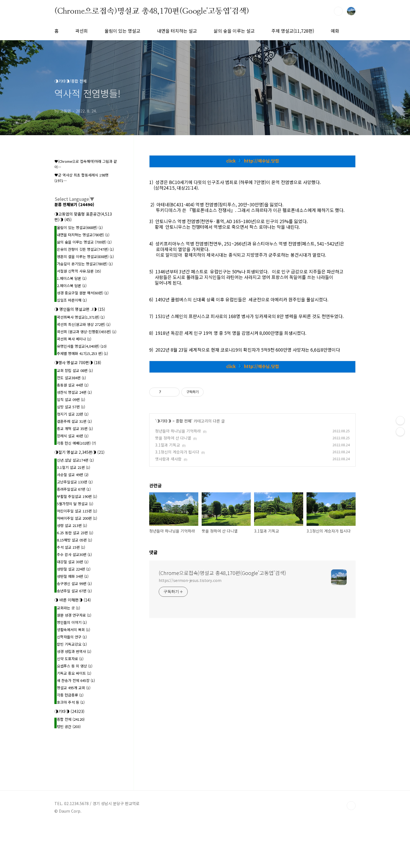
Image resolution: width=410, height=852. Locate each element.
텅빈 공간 (69, 726)
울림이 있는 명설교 (122, 30)
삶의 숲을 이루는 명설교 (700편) (84, 242)
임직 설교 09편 (71, 399)
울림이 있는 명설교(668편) (80, 227)
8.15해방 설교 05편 (74, 540)
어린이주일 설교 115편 (77, 511)
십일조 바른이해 (72, 300)
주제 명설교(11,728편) (292, 30)
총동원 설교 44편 (72, 385)
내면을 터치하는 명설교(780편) (83, 234)
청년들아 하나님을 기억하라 (178, 431)
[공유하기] (166, 392)
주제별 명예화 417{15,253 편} (82, 353)
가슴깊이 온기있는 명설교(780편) (85, 263)
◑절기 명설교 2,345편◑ (79, 452)
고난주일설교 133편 (75, 482)
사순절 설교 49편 (72, 474)
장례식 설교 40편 (72, 435)
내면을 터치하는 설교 (177, 30)
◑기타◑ (163, 421)
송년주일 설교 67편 (74, 590)
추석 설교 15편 (71, 547)
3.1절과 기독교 (167, 445)
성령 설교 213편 (72, 525)
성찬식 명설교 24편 (74, 392)
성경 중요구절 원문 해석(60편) (82, 292)
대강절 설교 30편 (72, 561)
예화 (335, 30)
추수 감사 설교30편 (74, 554)
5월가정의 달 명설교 (75, 503)
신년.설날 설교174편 (75, 460)
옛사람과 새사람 (168, 459)
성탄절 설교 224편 (73, 569)
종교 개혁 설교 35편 (75, 428)
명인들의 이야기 (72, 622)
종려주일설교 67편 (74, 489)
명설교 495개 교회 (73, 687)
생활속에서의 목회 (73, 629)
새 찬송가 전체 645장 (76, 680)
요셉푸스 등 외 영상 (74, 666)
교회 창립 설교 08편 (75, 370)
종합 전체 (183, 421)
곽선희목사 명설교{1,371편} (81, 317)
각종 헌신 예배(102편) (76, 443)
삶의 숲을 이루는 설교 (234, 30)
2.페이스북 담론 (71, 285)
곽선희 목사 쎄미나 (74, 339)
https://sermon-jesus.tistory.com (190, 580)
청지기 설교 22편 (72, 414)
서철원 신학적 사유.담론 (79, 271)
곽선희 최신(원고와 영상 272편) (83, 324)
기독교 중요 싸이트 (74, 673)
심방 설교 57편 (71, 406)
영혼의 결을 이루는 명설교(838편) (85, 256)
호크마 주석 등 (71, 702)
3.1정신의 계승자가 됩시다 (177, 452)
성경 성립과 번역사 (74, 651)
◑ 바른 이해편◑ (72, 600)
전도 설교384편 (71, 377)
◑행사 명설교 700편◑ (77, 362)
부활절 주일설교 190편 (77, 496)
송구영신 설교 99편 (74, 583)
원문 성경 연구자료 (74, 615)
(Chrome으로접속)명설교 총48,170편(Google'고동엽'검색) (151, 10)
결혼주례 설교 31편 (74, 421)
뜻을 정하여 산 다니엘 (173, 438)
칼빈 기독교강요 (72, 644)
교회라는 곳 (68, 607)
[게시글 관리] (173, 392)
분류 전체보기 (74, 204)
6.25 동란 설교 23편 (75, 532)
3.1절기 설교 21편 (73, 467)
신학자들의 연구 (72, 636)
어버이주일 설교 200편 (77, 518)
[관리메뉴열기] (400, 420)
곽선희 (81, 30)
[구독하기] (400, 432)
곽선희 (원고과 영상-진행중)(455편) (86, 331)
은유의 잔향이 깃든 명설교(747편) (85, 249)
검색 (338, 11)
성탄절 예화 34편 (72, 576)
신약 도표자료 (70, 658)
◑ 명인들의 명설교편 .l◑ (79, 309)
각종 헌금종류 (70, 695)
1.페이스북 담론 (71, 278)
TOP (351, 805)
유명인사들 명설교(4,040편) (82, 346)
